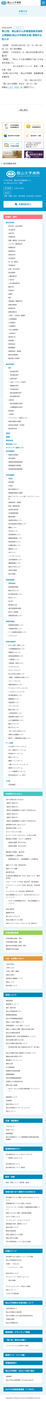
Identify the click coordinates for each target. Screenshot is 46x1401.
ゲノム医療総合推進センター (17, 632)
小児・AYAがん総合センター (17, 731)
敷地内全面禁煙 (11, 1231)
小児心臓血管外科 (14, 283)
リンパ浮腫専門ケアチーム (16, 771)
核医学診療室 (12, 570)
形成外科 (11, 290)
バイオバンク (12, 636)
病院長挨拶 (9, 1001)
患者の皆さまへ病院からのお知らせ (20, 1191)
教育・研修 (10, 1176)
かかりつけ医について (13, 1217)
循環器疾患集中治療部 (15, 493)
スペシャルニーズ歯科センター (18, 418)
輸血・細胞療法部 (14, 506)
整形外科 (11, 287)
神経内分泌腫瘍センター (16, 734)
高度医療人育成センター (16, 717)
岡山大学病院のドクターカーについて (18, 1108)
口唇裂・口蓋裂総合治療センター (19, 677)
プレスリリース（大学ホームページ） (18, 1277)
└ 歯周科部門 (12, 379)
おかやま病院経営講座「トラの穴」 (20, 1389)
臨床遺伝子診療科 (14, 358)
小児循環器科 (12, 319)
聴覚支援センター (11, 444)
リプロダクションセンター (16, 692)
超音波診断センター (14, 542)
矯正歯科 (11, 411)
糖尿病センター (13, 549)
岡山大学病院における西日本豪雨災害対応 (19, 1316)
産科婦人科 (11, 337)
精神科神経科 (12, 305)
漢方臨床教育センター (15, 695)
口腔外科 (11, 400)
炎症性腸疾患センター (15, 560)
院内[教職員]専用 (9, 163)
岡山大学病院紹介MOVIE (13, 1260)
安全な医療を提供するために (15, 1040)
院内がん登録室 (13, 612)
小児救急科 (11, 333)
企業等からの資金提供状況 (14, 1081)
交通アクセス (10, 1130)
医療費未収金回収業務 (13, 1071)
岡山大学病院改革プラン (13, 1011)
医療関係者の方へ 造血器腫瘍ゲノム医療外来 (23, 859)
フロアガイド (10, 1126)
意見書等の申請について (13, 828)
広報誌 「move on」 (13, 1264)
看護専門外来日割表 (12, 949)
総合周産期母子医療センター (17, 524)
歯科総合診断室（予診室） (16, 425)
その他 (8, 781)
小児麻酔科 (11, 326)
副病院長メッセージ (12, 1004)
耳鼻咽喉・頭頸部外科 (15, 301)
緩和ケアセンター (14, 724)
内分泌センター (13, 531)
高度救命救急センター (15, 520)
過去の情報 (11, 1280)
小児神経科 (11, 323)
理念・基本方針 (11, 1008)
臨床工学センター (14, 590)
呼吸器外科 (11, 265)
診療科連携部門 (11, 642)
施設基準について (11, 1097)
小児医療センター (14, 659)
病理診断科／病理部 (14, 351)
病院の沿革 (9, 1064)
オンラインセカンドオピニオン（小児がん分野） (21, 835)
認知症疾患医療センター (16, 656)
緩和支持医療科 (13, 355)
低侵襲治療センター (14, 545)
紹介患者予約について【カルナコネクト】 (19, 1154)
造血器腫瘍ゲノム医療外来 (14, 855)
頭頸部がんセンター (14, 652)
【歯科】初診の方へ (12, 814)
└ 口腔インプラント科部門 (17, 382)
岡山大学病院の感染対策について (16, 1043)
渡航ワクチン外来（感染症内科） (16, 865)
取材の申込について (12, 1104)
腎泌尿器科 (11, 272)
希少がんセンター (14, 727)
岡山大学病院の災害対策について (19, 1302)
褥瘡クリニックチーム (15, 761)
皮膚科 (10, 294)
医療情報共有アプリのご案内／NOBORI (18, 1203)
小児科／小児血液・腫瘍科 (16, 315)
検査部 (10, 479)
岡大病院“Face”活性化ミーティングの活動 (19, 1257)
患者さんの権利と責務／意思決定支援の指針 (20, 1029)
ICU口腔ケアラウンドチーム (17, 746)
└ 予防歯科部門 (13, 389)
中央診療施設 (10, 475)
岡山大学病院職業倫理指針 (14, 1018)
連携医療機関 (10, 1074)
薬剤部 (8, 433)
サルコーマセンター (14, 670)
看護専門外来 (10, 913)
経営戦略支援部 (13, 587)
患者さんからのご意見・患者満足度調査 (18, 1213)
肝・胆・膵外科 (13, 262)
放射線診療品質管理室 (15, 469)
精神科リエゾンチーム (15, 768)
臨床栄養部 (11, 517)
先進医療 (9, 1101)
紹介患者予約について (13, 1164)
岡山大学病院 (11, 3)
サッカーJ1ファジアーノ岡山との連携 (18, 1286)
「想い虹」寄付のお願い (15, 1339)
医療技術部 (9, 440)
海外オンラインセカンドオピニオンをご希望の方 (21, 923)
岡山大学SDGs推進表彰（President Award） (20, 1380)
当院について (11, 994)
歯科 (9, 368)
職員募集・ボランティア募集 (17, 1332)
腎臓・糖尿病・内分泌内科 (16, 240)
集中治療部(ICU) (13, 489)
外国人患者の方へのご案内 (14, 920)
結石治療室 (11, 574)
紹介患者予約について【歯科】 (16, 1167)
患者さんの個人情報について (15, 1022)
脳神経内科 (11, 251)
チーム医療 (9, 743)
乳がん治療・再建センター (16, 645)
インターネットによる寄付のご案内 (17, 1346)
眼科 (9, 298)
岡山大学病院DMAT (12, 1323)
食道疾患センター (14, 702)
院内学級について (11, 986)
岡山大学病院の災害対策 (13, 1312)
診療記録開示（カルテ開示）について (18, 1025)
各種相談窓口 (23, 204)
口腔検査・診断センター (16, 663)
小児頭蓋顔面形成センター (16, 649)
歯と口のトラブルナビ (13, 916)
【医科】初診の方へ (12, 803)
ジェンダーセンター (14, 556)
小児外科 (11, 280)
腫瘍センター (12, 527)
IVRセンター (12, 552)
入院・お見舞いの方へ (14, 958)
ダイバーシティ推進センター (15, 448)
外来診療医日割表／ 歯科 (14, 942)
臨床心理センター (14, 710)
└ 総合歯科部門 (13, 371)
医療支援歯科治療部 (14, 421)
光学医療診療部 (13, 513)
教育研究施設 (10, 621)
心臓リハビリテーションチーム (18, 764)
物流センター (12, 598)
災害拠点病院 (10, 1319)
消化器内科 (11, 230)
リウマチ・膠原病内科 (15, 244)
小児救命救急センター (15, 713)
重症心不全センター (14, 567)
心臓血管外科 (12, 276)
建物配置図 (9, 1133)
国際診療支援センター (15, 615)
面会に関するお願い (12, 1238)
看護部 (8, 437)
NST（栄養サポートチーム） (17, 750)
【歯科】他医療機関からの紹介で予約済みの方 (21, 821)
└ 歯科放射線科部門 (14, 393)
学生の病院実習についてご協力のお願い (18, 1241)
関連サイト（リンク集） (15, 1354)
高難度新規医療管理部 (15, 462)
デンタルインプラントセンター (18, 688)
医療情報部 (11, 583)
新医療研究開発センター (16, 625)
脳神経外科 (11, 308)
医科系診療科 (10, 223)
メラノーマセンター (14, 681)
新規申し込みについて (15, 1158)
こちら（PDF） (13, 87)
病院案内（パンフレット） (14, 1060)
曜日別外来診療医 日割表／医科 (16, 946)
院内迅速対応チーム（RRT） (17, 775)
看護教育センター (14, 699)
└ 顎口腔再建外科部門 (15, 403)
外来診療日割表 (12, 932)
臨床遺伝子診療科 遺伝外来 (15, 852)
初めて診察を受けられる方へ (15, 800)
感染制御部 (11, 458)
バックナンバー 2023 (15, 1267)
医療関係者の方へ (12, 1148)
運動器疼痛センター (14, 563)
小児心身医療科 (13, 330)
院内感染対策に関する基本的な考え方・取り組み (24, 1047)
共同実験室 (11, 785)
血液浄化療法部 (13, 510)
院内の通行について (12, 1227)
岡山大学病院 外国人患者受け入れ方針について (21, 1053)
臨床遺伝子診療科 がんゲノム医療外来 (18, 839)
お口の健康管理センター (16, 720)
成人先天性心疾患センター (16, 674)
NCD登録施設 (10, 1067)
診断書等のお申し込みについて (16, 825)
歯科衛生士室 (12, 605)
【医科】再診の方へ (12, 807)
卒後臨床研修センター (15, 629)
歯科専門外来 (12, 429)
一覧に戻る (23, 109)
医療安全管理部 (13, 455)
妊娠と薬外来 (10, 909)
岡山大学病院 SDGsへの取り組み (20, 1370)
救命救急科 (11, 344)
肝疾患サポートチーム (15, 754)
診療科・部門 (11, 216)
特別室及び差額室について (14, 978)
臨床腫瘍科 (11, 348)
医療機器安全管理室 (14, 465)
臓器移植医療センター (15, 538)
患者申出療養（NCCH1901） (17, 842)
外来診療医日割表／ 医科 (14, 938)
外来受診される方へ (13, 793)
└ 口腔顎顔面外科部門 (15, 407)
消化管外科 (11, 258)
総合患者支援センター (15, 594)
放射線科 (11, 340)
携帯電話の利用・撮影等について (16, 1224)
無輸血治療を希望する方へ (14, 1056)
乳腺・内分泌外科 (14, 269)
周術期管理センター (14, 534)
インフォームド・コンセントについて (18, 1220)
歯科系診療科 (10, 364)
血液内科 (11, 233)
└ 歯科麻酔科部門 (14, 396)
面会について (10, 982)
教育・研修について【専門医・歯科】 (18, 1182)
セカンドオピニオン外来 (13, 832)
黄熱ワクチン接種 (11, 869)
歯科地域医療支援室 (14, 608)
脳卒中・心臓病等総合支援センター (19, 738)
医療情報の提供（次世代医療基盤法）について (21, 1036)
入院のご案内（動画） (13, 971)
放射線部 (11, 482)
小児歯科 (11, 414)
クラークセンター (14, 706)
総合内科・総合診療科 (15, 226)
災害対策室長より (11, 1308)
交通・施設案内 (12, 1120)
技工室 (10, 601)
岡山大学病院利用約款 (13, 1033)
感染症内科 (11, 255)
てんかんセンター (14, 667)
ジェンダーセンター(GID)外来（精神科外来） (20, 891)
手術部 (10, 486)
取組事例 (9, 1376)
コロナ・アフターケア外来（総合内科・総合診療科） (23, 882)
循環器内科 (11, 247)
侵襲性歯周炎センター (15, 685)
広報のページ (11, 1250)
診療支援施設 (10, 580)
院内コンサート (11, 1111)
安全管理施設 (10, 451)
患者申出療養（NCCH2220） (17, 846)
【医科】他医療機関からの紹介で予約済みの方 (21, 810)
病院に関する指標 (11, 1085)
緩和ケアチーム (13, 757)
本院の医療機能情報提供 (13, 1078)
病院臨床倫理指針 (11, 1015)
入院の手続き (10, 964)
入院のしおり (10, 968)
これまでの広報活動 (12, 1293)
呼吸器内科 (11, 237)
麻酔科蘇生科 (12, 312)
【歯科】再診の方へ (12, 817)
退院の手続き (10, 975)
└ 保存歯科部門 (13, 375)
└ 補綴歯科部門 (13, 386)
